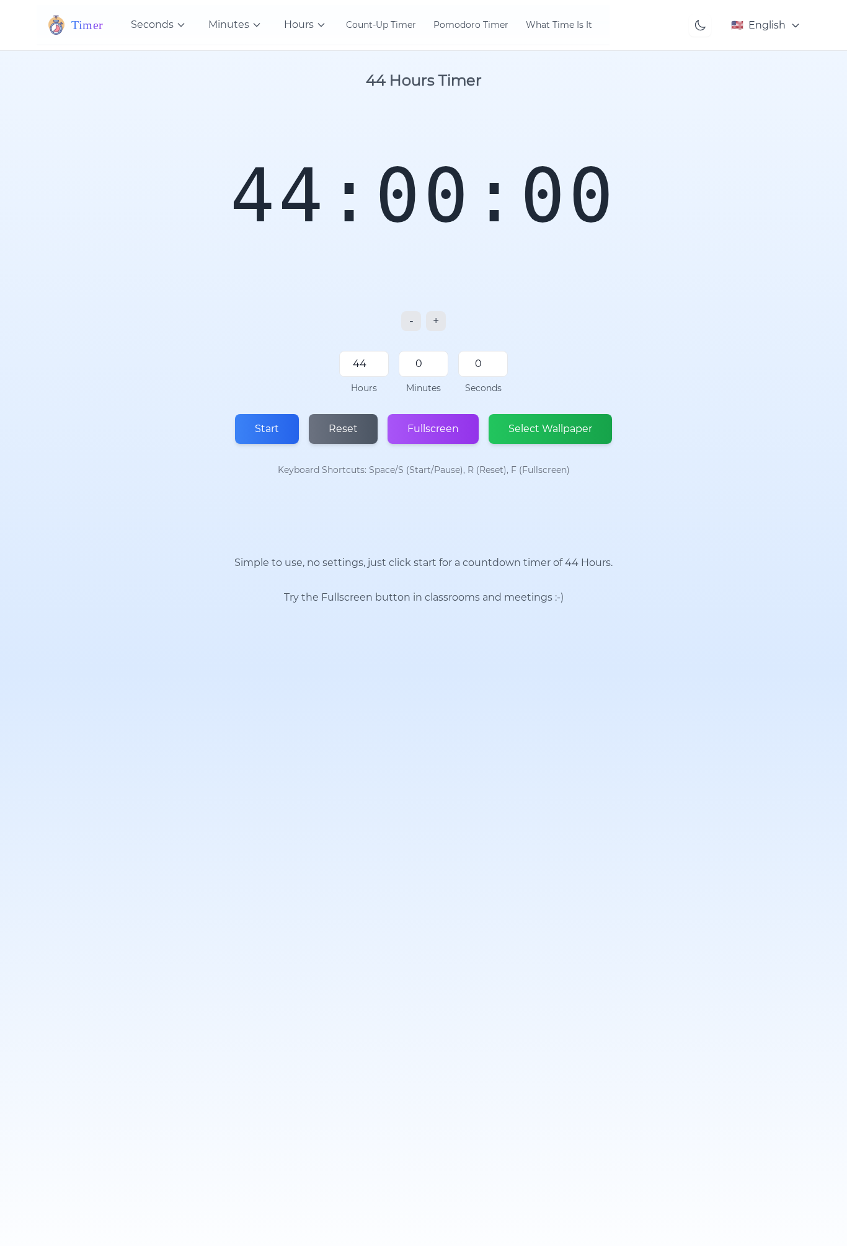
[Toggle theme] (700, 25)
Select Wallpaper (550, 429)
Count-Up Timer (381, 24)
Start (267, 429)
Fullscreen (433, 429)
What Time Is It (559, 24)
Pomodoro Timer (470, 24)
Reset (343, 429)
